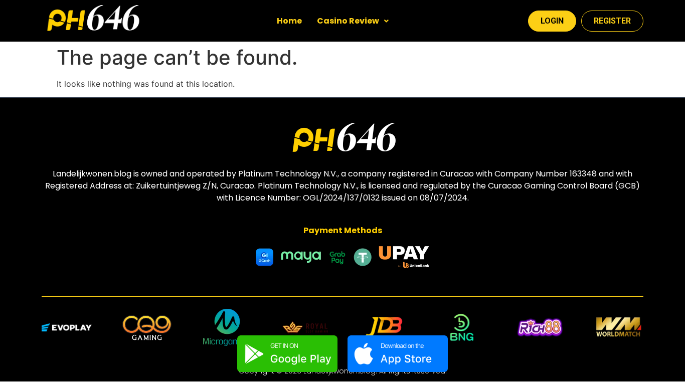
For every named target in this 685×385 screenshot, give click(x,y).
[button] (352, 21)
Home (289, 21)
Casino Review (348, 21)
